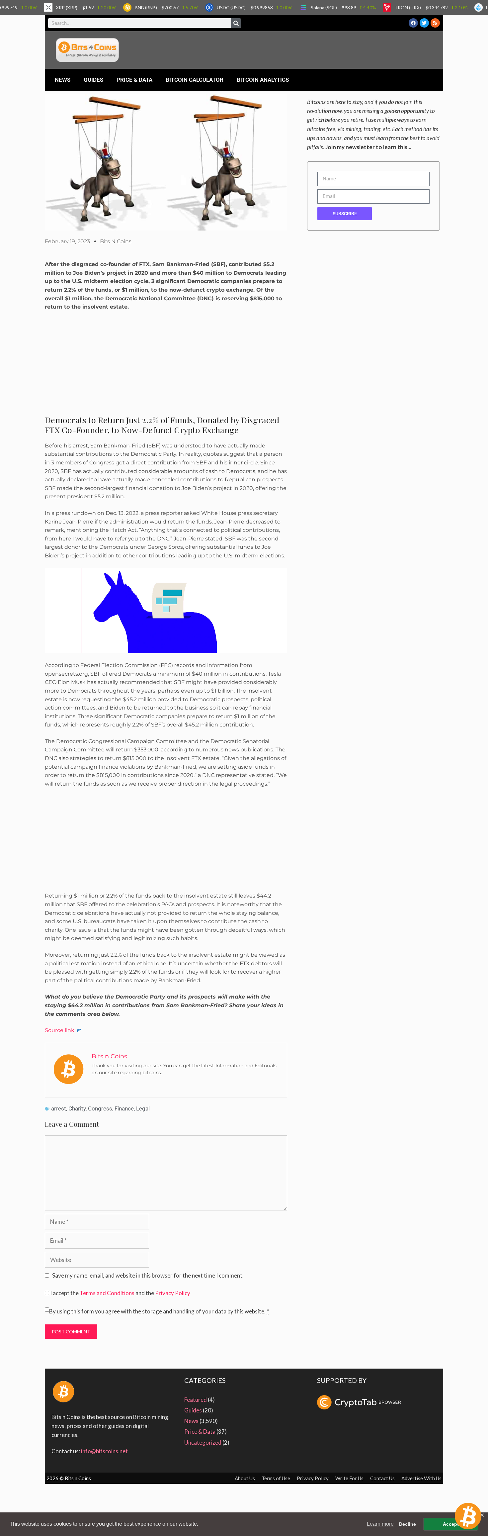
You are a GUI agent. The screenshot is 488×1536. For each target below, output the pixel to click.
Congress (100, 1108)
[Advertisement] (166, 365)
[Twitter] (424, 23)
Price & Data (134, 79)
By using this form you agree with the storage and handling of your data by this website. (159, 1311)
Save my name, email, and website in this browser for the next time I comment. (148, 1275)
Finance (124, 1108)
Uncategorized (202, 1442)
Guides (93, 79)
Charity (77, 1108)
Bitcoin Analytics (263, 79)
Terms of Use (276, 1478)
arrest (58, 1108)
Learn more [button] (380, 1524)
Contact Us (382, 1478)
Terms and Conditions (107, 1293)
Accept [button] (451, 1524)
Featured (195, 1399)
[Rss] (435, 23)
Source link (60, 1030)
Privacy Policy (172, 1293)
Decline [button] (407, 1524)
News (62, 79)
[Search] (236, 23)
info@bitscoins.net (104, 1451)
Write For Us (349, 1478)
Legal (143, 1108)
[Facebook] (413, 23)
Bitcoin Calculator (194, 79)
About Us (245, 1478)
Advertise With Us (421, 1478)
